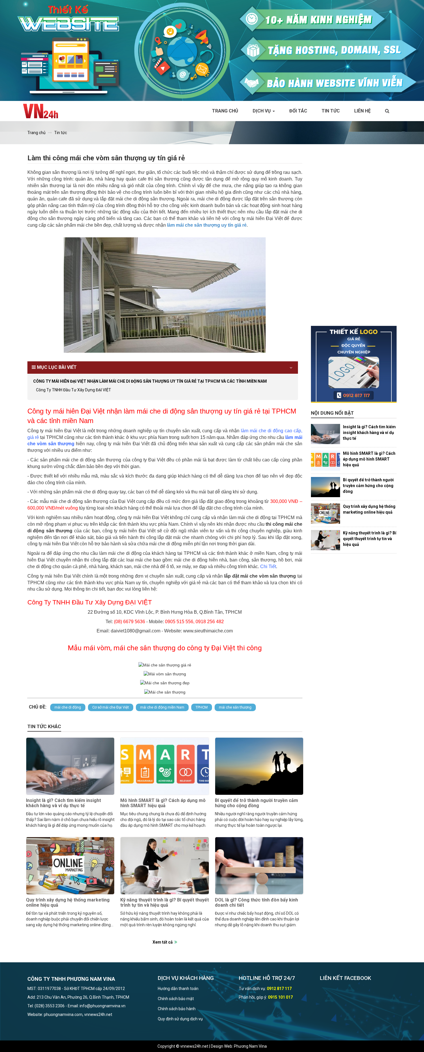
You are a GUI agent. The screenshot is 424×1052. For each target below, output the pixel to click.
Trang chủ (225, 111)
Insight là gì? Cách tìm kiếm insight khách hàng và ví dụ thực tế (63, 803)
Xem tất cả (163, 942)
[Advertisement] (354, 239)
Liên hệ (362, 111)
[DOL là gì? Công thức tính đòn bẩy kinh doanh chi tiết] (259, 866)
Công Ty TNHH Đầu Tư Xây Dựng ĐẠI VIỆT (73, 390)
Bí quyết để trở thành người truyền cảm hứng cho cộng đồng (256, 803)
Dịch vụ (262, 111)
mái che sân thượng (235, 707)
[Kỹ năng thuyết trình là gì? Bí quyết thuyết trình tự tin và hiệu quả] (164, 866)
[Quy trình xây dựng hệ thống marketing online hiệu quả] (70, 866)
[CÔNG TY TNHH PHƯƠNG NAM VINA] (43, 111)
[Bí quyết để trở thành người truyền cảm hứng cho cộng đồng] (259, 766)
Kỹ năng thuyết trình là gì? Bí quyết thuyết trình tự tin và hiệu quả (164, 902)
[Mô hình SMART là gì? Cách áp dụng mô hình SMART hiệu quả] (164, 766)
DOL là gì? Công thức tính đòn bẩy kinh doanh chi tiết (256, 902)
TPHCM (202, 707)
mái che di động (68, 707)
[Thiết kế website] (212, 50)
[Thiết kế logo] (354, 364)
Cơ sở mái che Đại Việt (110, 707)
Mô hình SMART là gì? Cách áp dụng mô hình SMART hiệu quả (163, 803)
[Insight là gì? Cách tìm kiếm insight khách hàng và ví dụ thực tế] (70, 766)
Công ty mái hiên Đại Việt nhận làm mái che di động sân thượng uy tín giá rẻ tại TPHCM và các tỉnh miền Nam (150, 381)
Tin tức (331, 111)
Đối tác (298, 111)
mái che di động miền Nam (162, 707)
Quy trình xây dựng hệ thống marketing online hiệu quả (68, 902)
